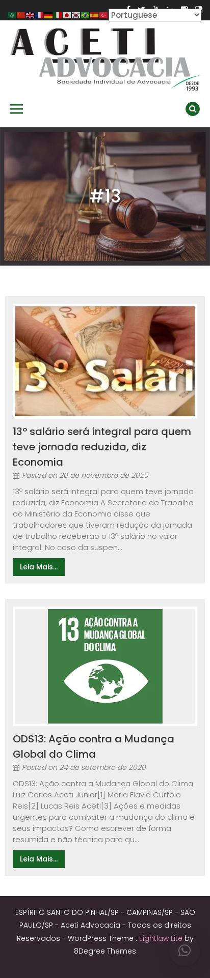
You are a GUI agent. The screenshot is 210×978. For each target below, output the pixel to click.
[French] (39, 14)
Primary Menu (16, 109)
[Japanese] (67, 14)
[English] (30, 14)
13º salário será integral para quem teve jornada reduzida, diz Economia (102, 446)
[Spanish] (94, 14)
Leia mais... (39, 567)
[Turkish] (104, 14)
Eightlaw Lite (162, 938)
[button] (184, 950)
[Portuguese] (85, 14)
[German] (49, 14)
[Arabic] (12, 14)
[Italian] (58, 14)
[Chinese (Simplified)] (21, 14)
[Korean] (76, 14)
